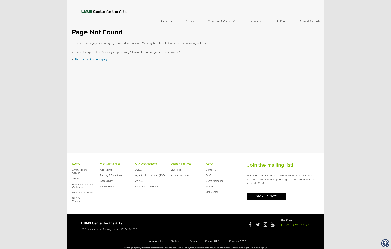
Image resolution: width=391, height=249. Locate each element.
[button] (385, 243)
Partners (210, 186)
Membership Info (180, 175)
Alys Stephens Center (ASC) (150, 175)
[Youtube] (272, 226)
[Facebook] (250, 226)
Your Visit (256, 21)
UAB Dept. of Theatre (79, 200)
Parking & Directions (111, 175)
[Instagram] (265, 226)
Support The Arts (310, 21)
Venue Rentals (108, 186)
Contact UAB (212, 241)
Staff (208, 175)
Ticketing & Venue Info (222, 21)
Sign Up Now (266, 196)
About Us (166, 21)
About (209, 163)
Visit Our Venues (110, 163)
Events (190, 21)
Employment (212, 191)
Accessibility (106, 180)
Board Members (214, 180)
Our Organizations (146, 163)
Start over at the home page (91, 59)
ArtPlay (281, 21)
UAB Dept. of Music (82, 192)
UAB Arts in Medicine (146, 186)
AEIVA (75, 178)
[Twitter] (257, 226)
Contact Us (106, 169)
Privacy (193, 241)
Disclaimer (176, 241)
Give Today (176, 169)
